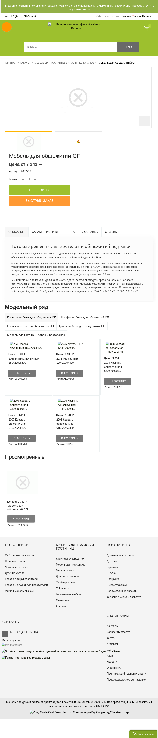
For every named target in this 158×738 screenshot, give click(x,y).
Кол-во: (13, 179)
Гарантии (112, 567)
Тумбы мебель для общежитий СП (82, 326)
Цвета (70, 231)
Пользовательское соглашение (126, 679)
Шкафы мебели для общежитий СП (85, 317)
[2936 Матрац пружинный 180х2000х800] (26, 345)
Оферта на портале (113, 16)
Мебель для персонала (70, 564)
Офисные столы (15, 561)
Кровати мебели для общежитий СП (31, 317)
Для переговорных (67, 576)
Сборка (111, 573)
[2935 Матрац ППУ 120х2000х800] (73, 345)
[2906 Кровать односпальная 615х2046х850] (73, 404)
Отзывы (111, 231)
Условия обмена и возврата (124, 596)
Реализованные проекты (122, 590)
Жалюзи (61, 606)
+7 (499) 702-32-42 (24, 16)
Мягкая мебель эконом (19, 590)
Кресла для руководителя (21, 579)
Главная (10, 62)
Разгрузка (113, 579)
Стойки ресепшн (66, 582)
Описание (16, 231)
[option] (28, 141)
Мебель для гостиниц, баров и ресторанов (64, 62)
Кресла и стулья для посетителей (26, 584)
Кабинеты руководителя (71, 558)
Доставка (90, 231)
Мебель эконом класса (19, 555)
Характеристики (45, 231)
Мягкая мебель (65, 570)
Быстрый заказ (39, 200)
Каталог (25, 62)
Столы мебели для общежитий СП (30, 326)
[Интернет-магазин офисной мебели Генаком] (76, 26)
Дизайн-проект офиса (120, 555)
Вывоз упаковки (117, 584)
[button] (143, 734)
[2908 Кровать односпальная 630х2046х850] (121, 347)
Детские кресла (14, 573)
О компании (114, 667)
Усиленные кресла (16, 567)
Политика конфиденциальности (126, 673)
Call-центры (63, 588)
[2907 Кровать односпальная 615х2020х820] (26, 404)
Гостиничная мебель (68, 594)
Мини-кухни (63, 600)
